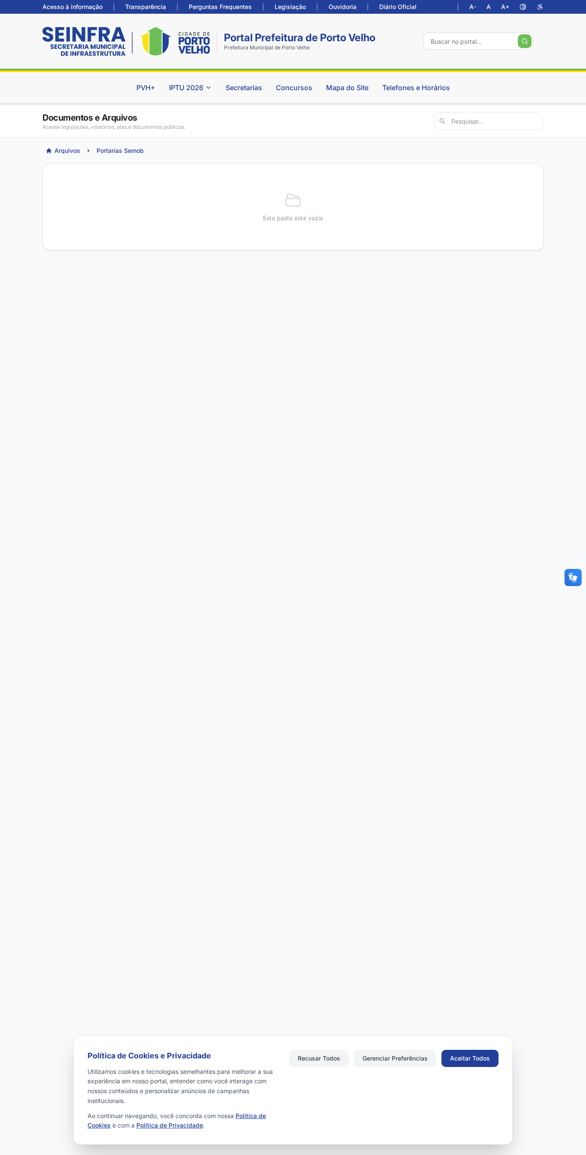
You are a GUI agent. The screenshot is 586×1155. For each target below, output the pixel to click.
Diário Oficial (398, 6)
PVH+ (145, 87)
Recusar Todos (319, 1058)
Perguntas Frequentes (220, 6)
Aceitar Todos (470, 1058)
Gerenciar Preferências (395, 1058)
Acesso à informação (72, 6)
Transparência (145, 6)
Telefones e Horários (416, 87)
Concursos (294, 87)
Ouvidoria (342, 6)
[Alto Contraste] (523, 6)
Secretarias (244, 87)
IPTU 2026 (186, 87)
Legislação (290, 6)
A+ (505, 6)
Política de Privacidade (169, 1125)
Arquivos (67, 150)
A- (472, 6)
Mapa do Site (347, 87)
